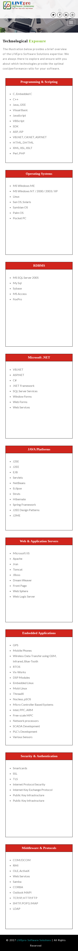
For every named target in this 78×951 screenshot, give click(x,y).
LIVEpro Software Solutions (34, 940)
